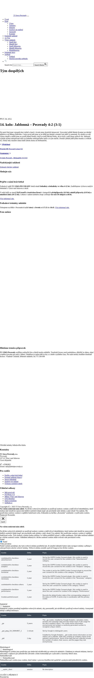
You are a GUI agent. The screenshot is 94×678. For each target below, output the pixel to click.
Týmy (11, 23)
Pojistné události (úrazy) (13, 477)
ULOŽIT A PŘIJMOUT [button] (9, 675)
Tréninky (12, 26)
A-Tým (7, 38)
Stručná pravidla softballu (18, 59)
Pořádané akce (10, 52)
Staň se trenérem (11, 501)
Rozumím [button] (11, 515)
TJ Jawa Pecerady (20, 15)
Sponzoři (12, 32)
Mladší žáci (13, 44)
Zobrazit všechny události (9, 167)
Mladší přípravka (15, 48)
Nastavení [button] (3, 515)
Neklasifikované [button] (6, 656)
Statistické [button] (3, 604)
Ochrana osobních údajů (13, 484)
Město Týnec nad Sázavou (14, 497)
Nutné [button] (2, 539)
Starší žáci (13, 42)
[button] (6, 61)
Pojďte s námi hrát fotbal (13, 475)
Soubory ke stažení (16, 30)
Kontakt (12, 34)
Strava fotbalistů (10, 479)
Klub (6, 21)
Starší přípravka (15, 46)
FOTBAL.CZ (10, 494)
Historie (12, 28)
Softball (7, 54)
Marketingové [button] (5, 647)
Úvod (7, 19)
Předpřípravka (14, 50)
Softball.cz (8, 503)
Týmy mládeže (10, 40)
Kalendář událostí (11, 36)
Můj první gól (10, 492)
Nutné (5, 542)
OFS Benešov (10, 499)
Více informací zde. (7, 199)
